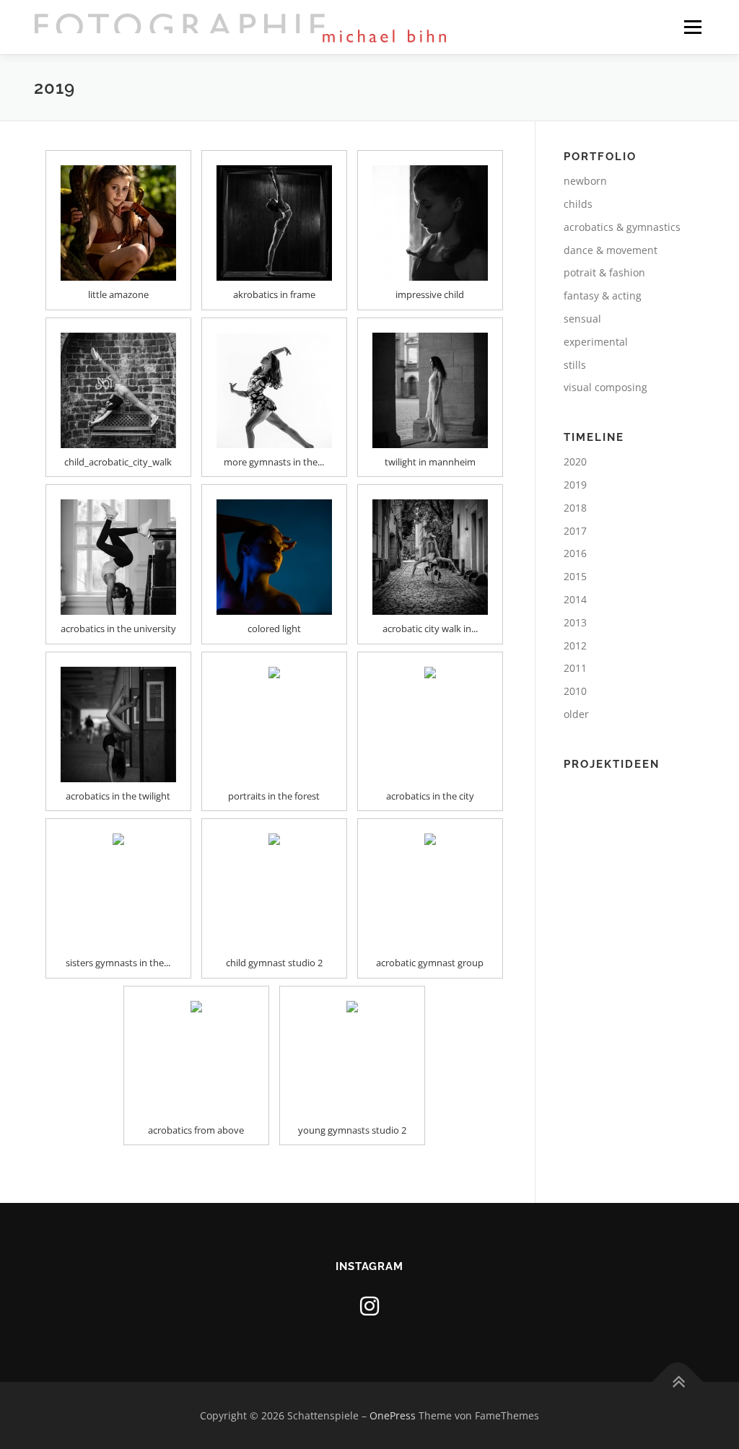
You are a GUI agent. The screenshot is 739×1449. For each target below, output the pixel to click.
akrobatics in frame (274, 294)
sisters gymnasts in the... (118, 962)
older (576, 714)
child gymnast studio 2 (274, 962)
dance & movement (610, 250)
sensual (582, 318)
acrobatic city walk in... (430, 628)
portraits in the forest (274, 795)
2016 (575, 553)
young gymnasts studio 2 (352, 1130)
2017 (575, 531)
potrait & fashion (604, 272)
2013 (575, 622)
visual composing (605, 387)
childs (578, 204)
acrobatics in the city (430, 795)
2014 (575, 599)
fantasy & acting (603, 295)
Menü (692, 27)
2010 (575, 691)
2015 (575, 576)
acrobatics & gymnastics (622, 227)
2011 (575, 668)
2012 (575, 645)
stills (575, 365)
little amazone (118, 294)
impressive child (429, 294)
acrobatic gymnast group (430, 962)
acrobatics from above (196, 1130)
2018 (575, 508)
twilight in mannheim (430, 461)
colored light (274, 628)
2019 (575, 484)
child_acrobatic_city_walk (118, 461)
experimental (596, 342)
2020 (575, 461)
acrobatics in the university (118, 628)
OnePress (393, 1415)
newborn (585, 181)
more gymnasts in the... (274, 461)
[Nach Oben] (678, 1381)
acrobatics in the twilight (118, 795)
